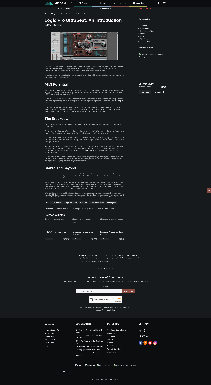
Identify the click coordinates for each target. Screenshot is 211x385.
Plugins (47, 346)
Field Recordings (51, 339)
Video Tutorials (146, 41)
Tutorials (57, 25)
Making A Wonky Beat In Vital (111, 233)
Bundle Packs (50, 343)
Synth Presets (50, 336)
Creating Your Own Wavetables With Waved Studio (89, 331)
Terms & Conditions (114, 349)
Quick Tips (144, 39)
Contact (110, 346)
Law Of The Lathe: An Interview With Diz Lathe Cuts (89, 337)
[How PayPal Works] (79, 365)
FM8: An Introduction (56, 232)
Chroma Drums (88, 150)
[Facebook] (141, 343)
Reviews (110, 339)
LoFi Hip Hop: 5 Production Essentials (89, 346)
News (142, 33)
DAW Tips (83, 203)
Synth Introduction (96, 203)
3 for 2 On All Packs (145, 8)
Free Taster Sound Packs (116, 330)
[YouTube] (150, 343)
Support (110, 343)
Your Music (111, 336)
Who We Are (111, 333)
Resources (144, 28)
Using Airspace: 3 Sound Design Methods (87, 354)
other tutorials (54, 197)
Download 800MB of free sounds (58, 209)
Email (105, 287)
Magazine (55, 14)
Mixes (142, 36)
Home (47, 14)
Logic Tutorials (56, 203)
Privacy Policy (110, 310)
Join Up (127, 291)
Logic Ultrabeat (71, 203)
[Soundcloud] (145, 343)
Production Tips (147, 31)
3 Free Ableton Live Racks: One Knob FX (89, 342)
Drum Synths (111, 203)
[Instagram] (155, 343)
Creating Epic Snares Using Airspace (89, 350)
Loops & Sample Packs (53, 330)
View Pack (145, 92)
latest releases (107, 209)
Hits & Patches (50, 333)
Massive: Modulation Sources (83, 233)
